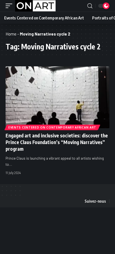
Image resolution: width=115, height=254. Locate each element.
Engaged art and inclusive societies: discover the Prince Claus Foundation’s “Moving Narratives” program (57, 142)
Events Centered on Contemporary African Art (52, 127)
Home (11, 33)
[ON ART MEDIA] (35, 6)
